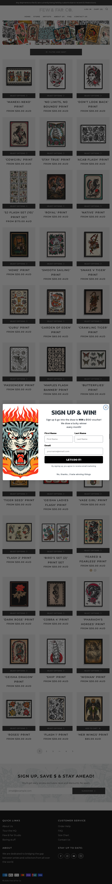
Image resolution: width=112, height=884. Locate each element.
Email (48, 445)
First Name (51, 433)
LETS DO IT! (73, 460)
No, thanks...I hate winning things (74, 474)
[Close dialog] (105, 407)
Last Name (80, 433)
